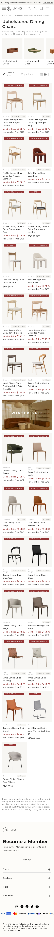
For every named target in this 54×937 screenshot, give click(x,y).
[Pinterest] (27, 907)
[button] (4, 8)
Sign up (27, 859)
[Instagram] (17, 907)
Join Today (48, 2)
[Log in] (35, 8)
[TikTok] (32, 907)
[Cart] (47, 8)
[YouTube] (37, 907)
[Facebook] (22, 907)
